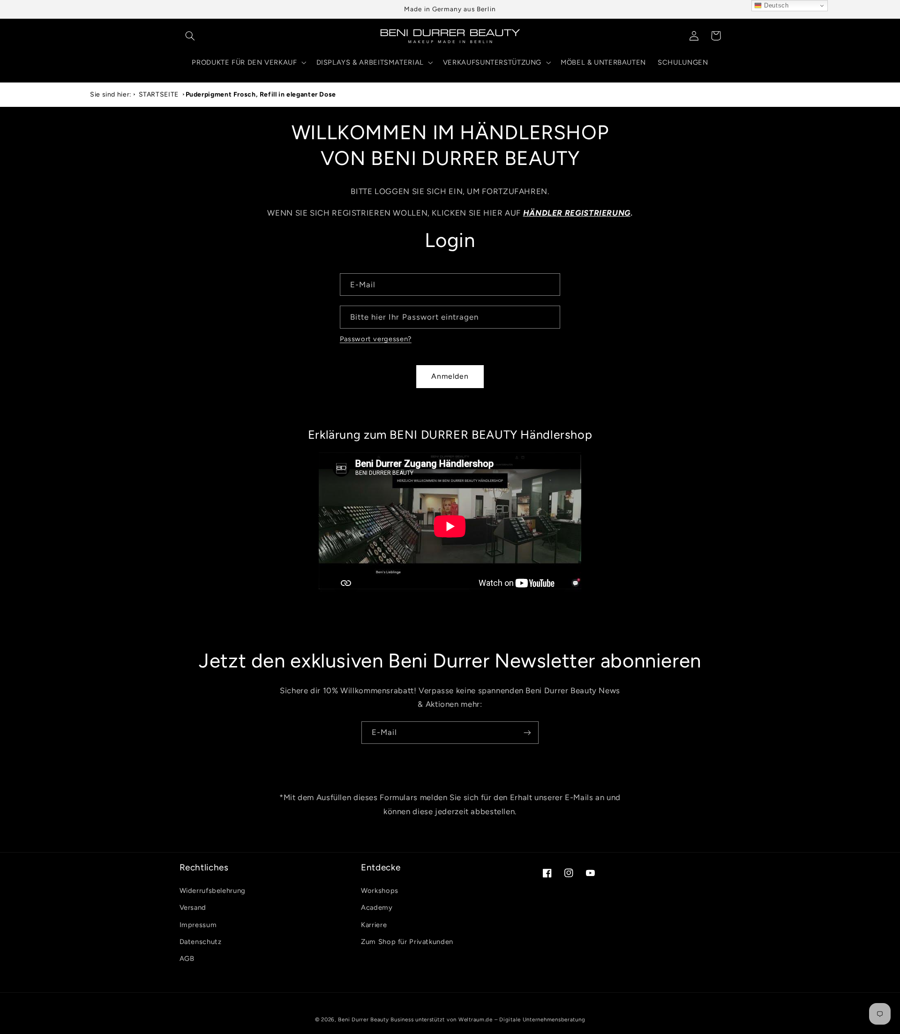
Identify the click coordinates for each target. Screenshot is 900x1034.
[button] (190, 35)
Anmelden (450, 376)
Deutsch (775, 5)
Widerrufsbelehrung (213, 890)
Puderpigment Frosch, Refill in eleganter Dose (261, 94)
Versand (193, 907)
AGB (187, 958)
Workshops (379, 890)
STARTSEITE (159, 94)
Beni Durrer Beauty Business (375, 1019)
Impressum (198, 925)
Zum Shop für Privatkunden (407, 941)
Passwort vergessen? (376, 339)
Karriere (374, 925)
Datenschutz (201, 941)
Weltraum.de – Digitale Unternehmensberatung (521, 1019)
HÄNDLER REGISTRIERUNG (576, 212)
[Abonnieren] (527, 732)
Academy (376, 907)
